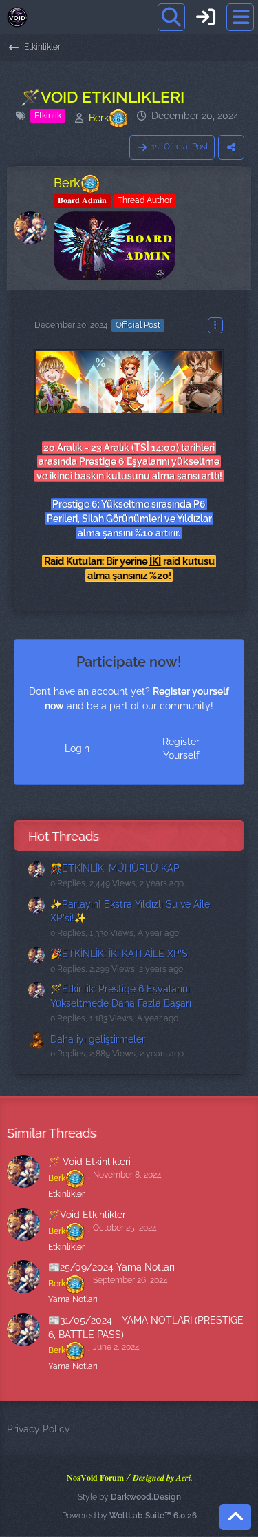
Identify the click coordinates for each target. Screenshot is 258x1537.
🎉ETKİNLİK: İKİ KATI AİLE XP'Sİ (120, 953)
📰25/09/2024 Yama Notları (111, 1267)
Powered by (129, 1515)
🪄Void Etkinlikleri (88, 1214)
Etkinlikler (66, 1194)
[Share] (231, 147)
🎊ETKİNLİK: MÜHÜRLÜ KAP (115, 868)
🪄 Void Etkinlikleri (89, 1161)
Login (77, 748)
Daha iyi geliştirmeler (97, 1039)
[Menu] (240, 17)
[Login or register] (205, 17)
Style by (129, 1497)
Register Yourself (181, 749)
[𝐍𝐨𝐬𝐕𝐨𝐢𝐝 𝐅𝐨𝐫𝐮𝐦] (17, 17)
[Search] (171, 17)
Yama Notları (73, 1299)
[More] (215, 325)
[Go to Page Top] (235, 1517)
